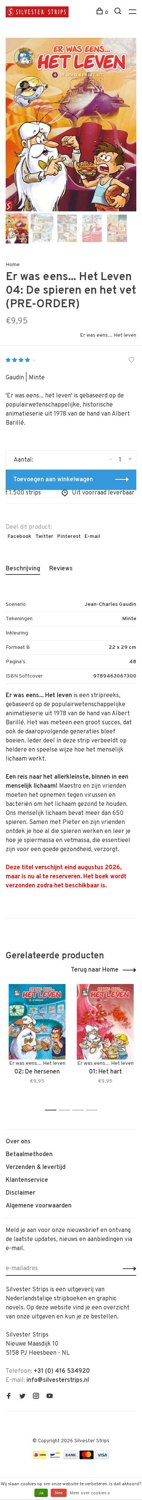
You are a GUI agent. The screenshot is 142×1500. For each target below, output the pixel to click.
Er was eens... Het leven (108, 335)
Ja (41, 1493)
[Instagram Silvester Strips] (36, 1397)
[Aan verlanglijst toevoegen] (131, 361)
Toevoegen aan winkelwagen (53, 480)
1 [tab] (53, 1110)
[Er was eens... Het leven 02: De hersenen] (37, 1022)
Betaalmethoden (29, 1154)
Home (13, 265)
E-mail (92, 536)
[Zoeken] (118, 12)
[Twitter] (22, 1397)
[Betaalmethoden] (40, 1457)
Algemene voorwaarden (39, 1206)
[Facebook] (9, 1397)
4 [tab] (93, 1110)
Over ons (18, 1142)
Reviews (61, 569)
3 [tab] (80, 1110)
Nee (58, 1493)
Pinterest (69, 536)
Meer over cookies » (90, 1493)
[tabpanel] (71, 124)
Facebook (19, 536)
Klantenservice (27, 1180)
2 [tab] (66, 1110)
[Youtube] (50, 1397)
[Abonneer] (127, 1268)
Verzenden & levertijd (36, 1167)
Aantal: (23, 460)
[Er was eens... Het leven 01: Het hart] (105, 1022)
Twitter (44, 536)
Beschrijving (23, 569)
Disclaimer (20, 1193)
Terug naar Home (95, 970)
